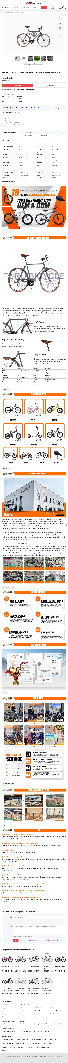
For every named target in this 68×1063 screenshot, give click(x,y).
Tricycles (36, 1014)
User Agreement (43, 1056)
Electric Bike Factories (22, 1039)
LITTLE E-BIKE (37, 1008)
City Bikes (4, 1014)
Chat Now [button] (51, 85)
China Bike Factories (8, 1039)
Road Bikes (53, 1014)
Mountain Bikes (54, 1011)
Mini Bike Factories (36, 1039)
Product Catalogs (25, 1004)
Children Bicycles (22, 1011)
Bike (16, 12)
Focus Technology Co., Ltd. (23, 1056)
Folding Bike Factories (50, 1039)
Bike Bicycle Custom (21, 1043)
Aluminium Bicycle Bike (9, 1047)
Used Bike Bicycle (34, 1043)
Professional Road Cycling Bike (42, 1031)
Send (16, 940)
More (3, 1050)
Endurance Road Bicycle (24, 1031)
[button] (61, 135)
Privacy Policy (58, 1056)
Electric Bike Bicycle (8, 1043)
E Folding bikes (5, 1011)
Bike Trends (30, 1047)
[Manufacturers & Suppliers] (34, 2)
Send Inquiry (17, 85)
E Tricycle (4, 1008)
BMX (19, 1014)
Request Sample (30, 89)
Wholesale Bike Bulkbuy (43, 1047)
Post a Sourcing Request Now (49, 940)
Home (3, 12)
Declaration (51, 1056)
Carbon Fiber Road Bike (9, 1031)
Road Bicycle (21, 12)
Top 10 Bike (21, 1047)
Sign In (4, 125)
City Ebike (52, 1008)
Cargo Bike (20, 1008)
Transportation (9, 12)
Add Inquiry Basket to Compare (34, 64)
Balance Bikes (37, 1011)
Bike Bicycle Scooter (47, 1043)
